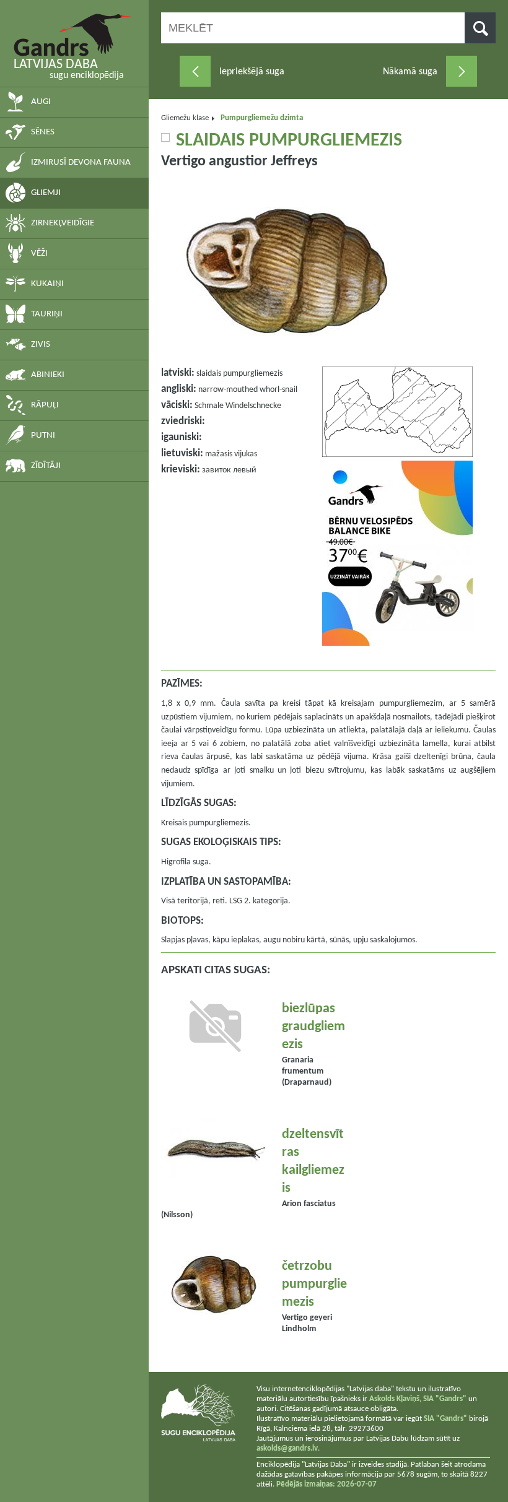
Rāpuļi (45, 405)
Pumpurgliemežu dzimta (262, 118)
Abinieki (47, 375)
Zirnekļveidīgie (62, 223)
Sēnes (43, 132)
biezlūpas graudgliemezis (313, 1026)
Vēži (39, 253)
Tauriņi (47, 314)
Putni (43, 435)
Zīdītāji (46, 466)
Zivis (40, 344)
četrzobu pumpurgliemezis (314, 1284)
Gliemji (46, 193)
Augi (41, 101)
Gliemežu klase (185, 118)
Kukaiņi (47, 284)
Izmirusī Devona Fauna (81, 162)
